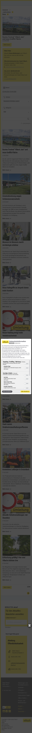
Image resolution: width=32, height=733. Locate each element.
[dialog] (16, 366)
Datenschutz (17, 343)
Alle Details (6, 369)
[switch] (26, 364)
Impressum (11, 343)
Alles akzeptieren (25, 391)
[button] (25, 364)
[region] (16, 374)
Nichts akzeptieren (7, 391)
